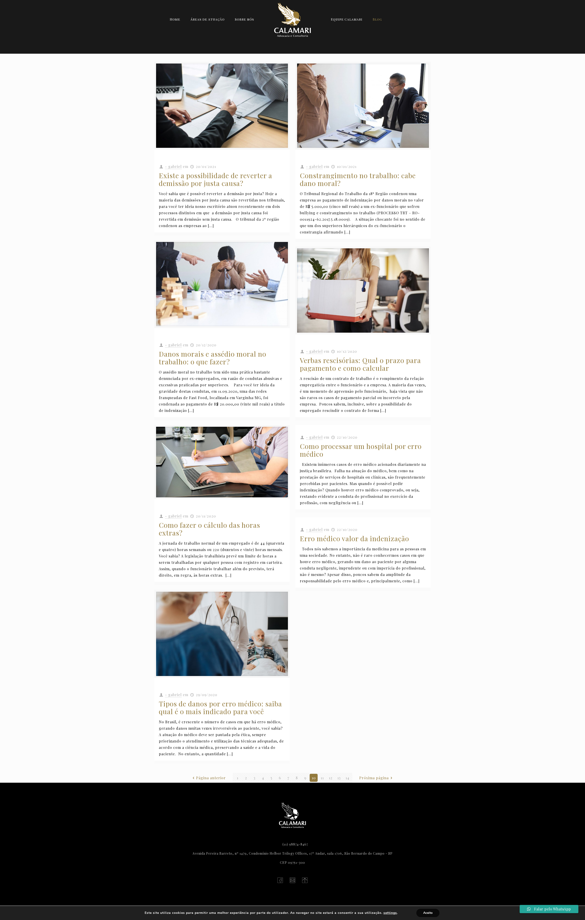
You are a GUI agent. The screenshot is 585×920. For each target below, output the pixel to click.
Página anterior (211, 777)
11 (322, 777)
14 (347, 777)
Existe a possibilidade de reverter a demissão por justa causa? (215, 179)
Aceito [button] (428, 913)
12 (330, 777)
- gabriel (173, 166)
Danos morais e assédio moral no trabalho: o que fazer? (212, 357)
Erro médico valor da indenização (354, 538)
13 (339, 777)
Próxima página (374, 777)
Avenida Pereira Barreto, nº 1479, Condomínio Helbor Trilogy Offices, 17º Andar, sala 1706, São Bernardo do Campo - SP (292, 853)
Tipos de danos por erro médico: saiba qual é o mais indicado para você (220, 707)
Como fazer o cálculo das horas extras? (209, 528)
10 (314, 777)
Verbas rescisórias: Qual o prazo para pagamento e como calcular (360, 364)
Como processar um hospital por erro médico (361, 450)
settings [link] (390, 913)
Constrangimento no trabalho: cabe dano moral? (358, 179)
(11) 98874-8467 (295, 844)
